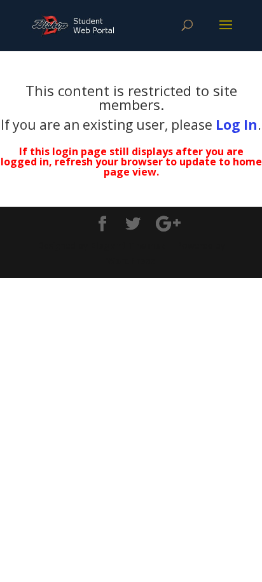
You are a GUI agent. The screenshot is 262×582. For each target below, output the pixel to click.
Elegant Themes (128, 245)
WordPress (131, 260)
